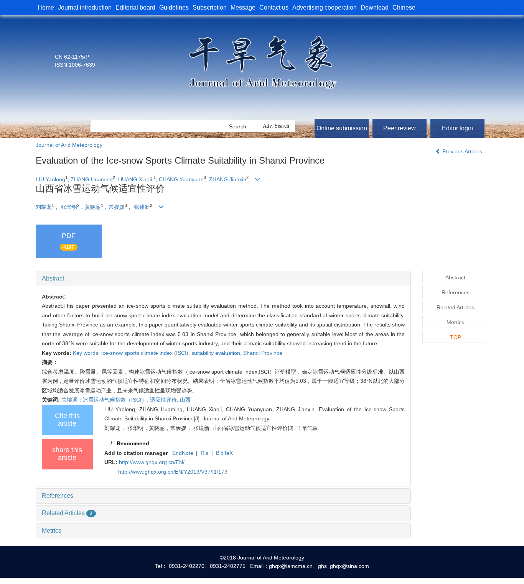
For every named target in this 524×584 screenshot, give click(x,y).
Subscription (210, 7)
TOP (455, 337)
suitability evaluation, (217, 353)
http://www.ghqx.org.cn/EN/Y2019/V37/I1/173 (172, 472)
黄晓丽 (93, 207)
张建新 (142, 207)
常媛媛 (117, 207)
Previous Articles (462, 151)
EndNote (182, 453)
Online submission (341, 128)
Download (375, 7)
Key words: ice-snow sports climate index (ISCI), (132, 353)
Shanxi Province (262, 353)
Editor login (457, 128)
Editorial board (135, 7)
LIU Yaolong (50, 179)
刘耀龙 (44, 207)
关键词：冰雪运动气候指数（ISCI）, (105, 400)
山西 (185, 400)
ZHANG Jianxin (227, 179)
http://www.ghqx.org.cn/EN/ (152, 462)
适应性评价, (165, 400)
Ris (204, 453)
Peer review (399, 128)
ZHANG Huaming (92, 179)
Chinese (403, 7)
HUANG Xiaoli (135, 179)
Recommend (133, 443)
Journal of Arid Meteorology (69, 145)
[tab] (223, 278)
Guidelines (174, 7)
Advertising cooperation (324, 7)
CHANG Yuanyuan (181, 179)
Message (243, 7)
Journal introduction (85, 7)
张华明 (69, 207)
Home (46, 7)
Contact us (273, 7)
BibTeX (224, 453)
